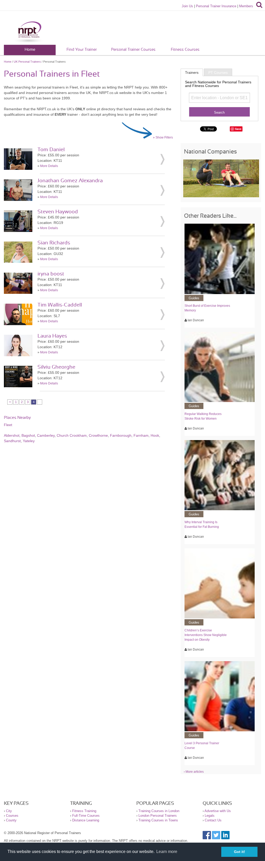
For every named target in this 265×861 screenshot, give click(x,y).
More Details (49, 166)
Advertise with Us (217, 811)
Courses (12, 816)
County (11, 820)
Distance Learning (85, 820)
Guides (194, 298)
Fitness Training (84, 811)
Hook (155, 435)
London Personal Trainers (157, 816)
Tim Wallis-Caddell (60, 305)
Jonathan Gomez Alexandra (70, 180)
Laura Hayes (52, 336)
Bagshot (28, 435)
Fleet (8, 425)
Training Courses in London (158, 811)
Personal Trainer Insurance (216, 6)
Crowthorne (98, 435)
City (9, 811)
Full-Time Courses (86, 816)
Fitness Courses (185, 50)
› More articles (194, 772)
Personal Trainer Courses (133, 50)
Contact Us (213, 820)
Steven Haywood (58, 211)
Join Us (187, 6)
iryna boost (51, 273)
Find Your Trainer (82, 50)
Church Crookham (72, 435)
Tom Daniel (51, 149)
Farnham (141, 435)
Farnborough (120, 435)
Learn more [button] (166, 851)
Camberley (46, 435)
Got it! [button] (239, 852)
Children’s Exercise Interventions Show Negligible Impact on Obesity (206, 635)
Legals (210, 816)
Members (246, 6)
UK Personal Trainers (27, 61)
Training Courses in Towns (158, 820)
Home (30, 50)
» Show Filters (163, 137)
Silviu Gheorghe (56, 367)
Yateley (29, 441)
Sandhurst (12, 441)
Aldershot (11, 435)
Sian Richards (54, 242)
